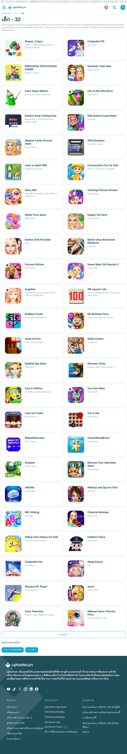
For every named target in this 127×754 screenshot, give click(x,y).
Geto (121, 1)
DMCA (86, 732)
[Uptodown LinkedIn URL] (31, 689)
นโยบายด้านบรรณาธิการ (19, 717)
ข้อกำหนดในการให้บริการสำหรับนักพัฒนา (101, 725)
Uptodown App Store (55, 706)
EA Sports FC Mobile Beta (62, 1)
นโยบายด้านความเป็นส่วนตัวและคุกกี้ (101, 712)
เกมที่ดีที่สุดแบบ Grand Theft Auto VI (40, 1)
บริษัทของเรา (13, 712)
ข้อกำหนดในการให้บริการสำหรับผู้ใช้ (101, 707)
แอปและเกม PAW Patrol (12, 650)
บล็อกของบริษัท (14, 733)
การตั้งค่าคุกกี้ (89, 717)
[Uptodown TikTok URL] (14, 689)
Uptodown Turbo (55, 726)
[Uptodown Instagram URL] (25, 689)
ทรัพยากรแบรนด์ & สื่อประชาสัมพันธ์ (25, 728)
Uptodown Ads (52, 722)
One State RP (10, 1)
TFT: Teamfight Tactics (80, 1)
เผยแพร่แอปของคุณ (54, 711)
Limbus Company (21, 1)
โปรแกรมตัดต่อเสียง (95, 1)
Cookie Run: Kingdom (110, 1)
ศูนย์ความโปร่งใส (15, 722)
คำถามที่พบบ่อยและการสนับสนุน (60, 731)
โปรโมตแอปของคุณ (54, 717)
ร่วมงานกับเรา (14, 738)
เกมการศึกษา (32, 650)
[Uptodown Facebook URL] (37, 689)
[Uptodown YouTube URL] (9, 689)
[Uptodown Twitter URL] (20, 689)
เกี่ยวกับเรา (12, 707)
